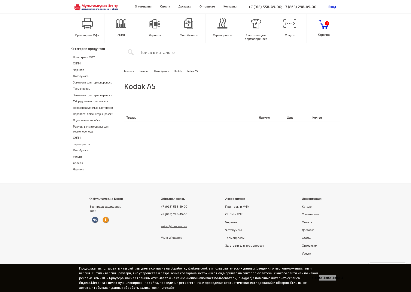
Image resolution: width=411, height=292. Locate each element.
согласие (158, 268)
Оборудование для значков (91, 101)
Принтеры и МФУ (87, 35)
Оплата (165, 6)
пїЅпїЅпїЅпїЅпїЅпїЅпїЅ (327, 277)
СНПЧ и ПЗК (234, 214)
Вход (332, 7)
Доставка (185, 6)
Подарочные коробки (86, 120)
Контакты (230, 6)
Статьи (306, 238)
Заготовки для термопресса (244, 245)
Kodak (178, 70)
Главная (129, 70)
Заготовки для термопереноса (256, 37)
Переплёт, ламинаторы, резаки (93, 114)
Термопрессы (222, 35)
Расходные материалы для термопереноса (91, 129)
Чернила (155, 35)
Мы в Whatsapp (171, 237)
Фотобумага (189, 35)
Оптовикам (207, 6)
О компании (143, 6)
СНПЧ (121, 35)
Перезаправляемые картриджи (93, 107)
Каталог (144, 70)
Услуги (290, 35)
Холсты (78, 163)
